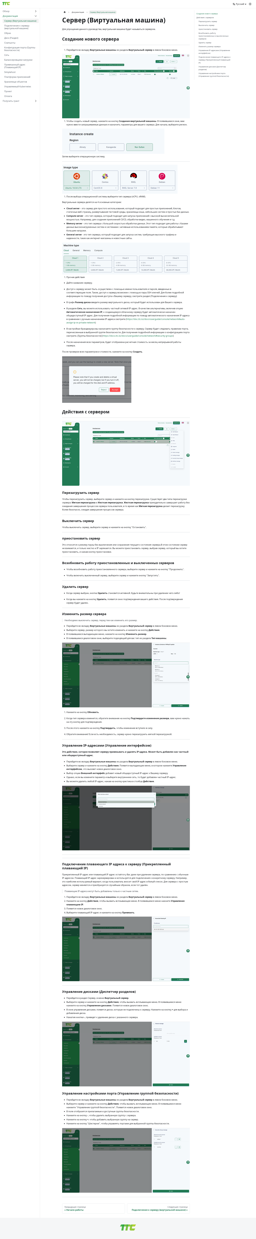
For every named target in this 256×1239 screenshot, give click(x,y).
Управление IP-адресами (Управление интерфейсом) (214, 51)
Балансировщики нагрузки (18, 59)
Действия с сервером (205, 17)
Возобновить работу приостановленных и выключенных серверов (214, 36)
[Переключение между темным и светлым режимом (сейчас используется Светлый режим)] (250, 4)
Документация (10, 16)
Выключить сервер (206, 25)
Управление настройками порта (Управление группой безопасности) (214, 74)
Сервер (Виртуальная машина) (20, 20)
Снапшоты (9, 42)
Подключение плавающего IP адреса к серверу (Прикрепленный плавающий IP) (215, 60)
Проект (8, 91)
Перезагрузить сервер (208, 21)
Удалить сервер (205, 42)
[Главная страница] (64, 12)
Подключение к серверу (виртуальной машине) (16, 27)
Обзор (6, 11)
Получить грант (11, 100)
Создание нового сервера (207, 13)
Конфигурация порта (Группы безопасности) (19, 49)
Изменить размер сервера (210, 46)
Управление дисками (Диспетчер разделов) (212, 68)
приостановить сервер (208, 29)
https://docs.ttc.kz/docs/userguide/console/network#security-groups (138, 335)
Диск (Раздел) (11, 37)
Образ (7, 33)
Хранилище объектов (15, 81)
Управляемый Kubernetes (17, 86)
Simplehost (10, 72)
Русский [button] (240, 4)
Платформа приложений (17, 76)
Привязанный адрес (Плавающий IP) (14, 66)
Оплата (8, 96)
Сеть (6, 55)
